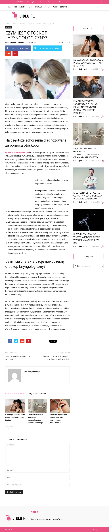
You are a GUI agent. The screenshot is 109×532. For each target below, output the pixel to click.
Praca (30, 7)
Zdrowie (63, 7)
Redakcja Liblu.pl (17, 42)
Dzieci (14, 7)
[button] (100, 7)
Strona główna (32, 2)
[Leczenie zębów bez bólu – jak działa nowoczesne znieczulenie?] (60, 406)
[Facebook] (102, 2)
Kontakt (58, 2)
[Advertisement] (72, 16)
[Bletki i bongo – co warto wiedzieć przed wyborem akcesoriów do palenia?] (88, 220)
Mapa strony (92, 529)
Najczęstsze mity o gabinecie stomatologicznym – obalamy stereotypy (86, 153)
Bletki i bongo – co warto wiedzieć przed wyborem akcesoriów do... (86, 239)
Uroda (55, 7)
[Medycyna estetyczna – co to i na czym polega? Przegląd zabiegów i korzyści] (88, 178)
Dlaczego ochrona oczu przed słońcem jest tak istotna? (15, 417)
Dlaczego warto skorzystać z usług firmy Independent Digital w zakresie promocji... (85, 107)
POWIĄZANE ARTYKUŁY (15, 394)
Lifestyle (38, 7)
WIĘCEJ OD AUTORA (37, 394)
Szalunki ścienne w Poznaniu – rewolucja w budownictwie (56, 357)
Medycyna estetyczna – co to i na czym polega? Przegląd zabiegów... (87, 195)
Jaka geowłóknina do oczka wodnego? (17, 357)
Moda (46, 7)
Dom (8, 7)
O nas (42, 2)
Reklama (50, 2)
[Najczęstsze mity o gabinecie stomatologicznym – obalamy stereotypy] (37, 406)
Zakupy (22, 7)
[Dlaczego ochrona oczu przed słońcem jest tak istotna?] (15, 406)
